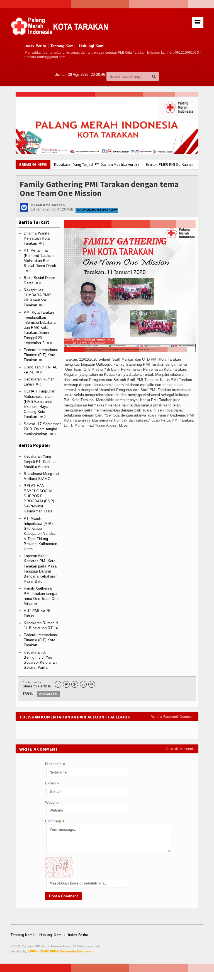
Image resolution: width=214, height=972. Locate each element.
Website (52, 802)
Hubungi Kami (91, 46)
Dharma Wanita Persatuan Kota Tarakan (37, 238)
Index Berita (35, 46)
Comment (55, 821)
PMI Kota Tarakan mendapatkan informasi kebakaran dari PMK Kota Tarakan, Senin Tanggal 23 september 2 (40, 327)
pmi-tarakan (49, 694)
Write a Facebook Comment (172, 717)
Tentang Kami (62, 46)
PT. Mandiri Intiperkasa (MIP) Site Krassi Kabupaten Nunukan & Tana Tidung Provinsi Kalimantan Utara (40, 533)
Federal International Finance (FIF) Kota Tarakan (41, 355)
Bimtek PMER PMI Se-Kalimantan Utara (178, 164)
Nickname (55, 764)
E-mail (52, 783)
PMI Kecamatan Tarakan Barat (96, 210)
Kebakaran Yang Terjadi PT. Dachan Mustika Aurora (96, 164)
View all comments (180, 749)
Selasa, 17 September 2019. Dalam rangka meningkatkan (42, 429)
